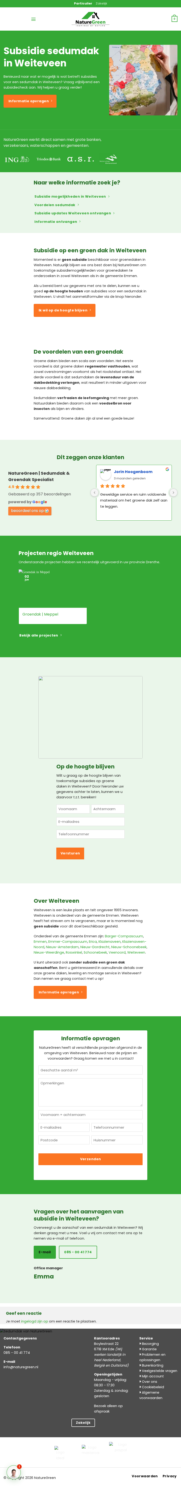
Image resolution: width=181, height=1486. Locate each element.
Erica (93, 941)
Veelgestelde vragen (159, 1370)
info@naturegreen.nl (21, 1367)
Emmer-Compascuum (67, 941)
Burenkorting (152, 1365)
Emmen (40, 941)
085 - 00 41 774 (17, 1352)
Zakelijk (101, 3)
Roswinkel (74, 952)
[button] (33, 19)
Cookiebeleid (152, 1387)
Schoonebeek (95, 952)
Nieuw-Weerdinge (49, 952)
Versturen (70, 853)
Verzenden (90, 1159)
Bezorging (150, 1343)
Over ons (149, 1381)
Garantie (149, 1349)
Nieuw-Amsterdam (62, 947)
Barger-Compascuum (124, 936)
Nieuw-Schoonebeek (129, 947)
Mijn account (152, 1376)
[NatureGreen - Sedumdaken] (90, 22)
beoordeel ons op (27, 510)
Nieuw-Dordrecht (95, 947)
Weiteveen (136, 952)
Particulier (83, 3)
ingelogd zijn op (34, 1321)
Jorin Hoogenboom (133, 471)
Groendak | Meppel (40, 614)
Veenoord (117, 952)
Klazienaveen (110, 941)
